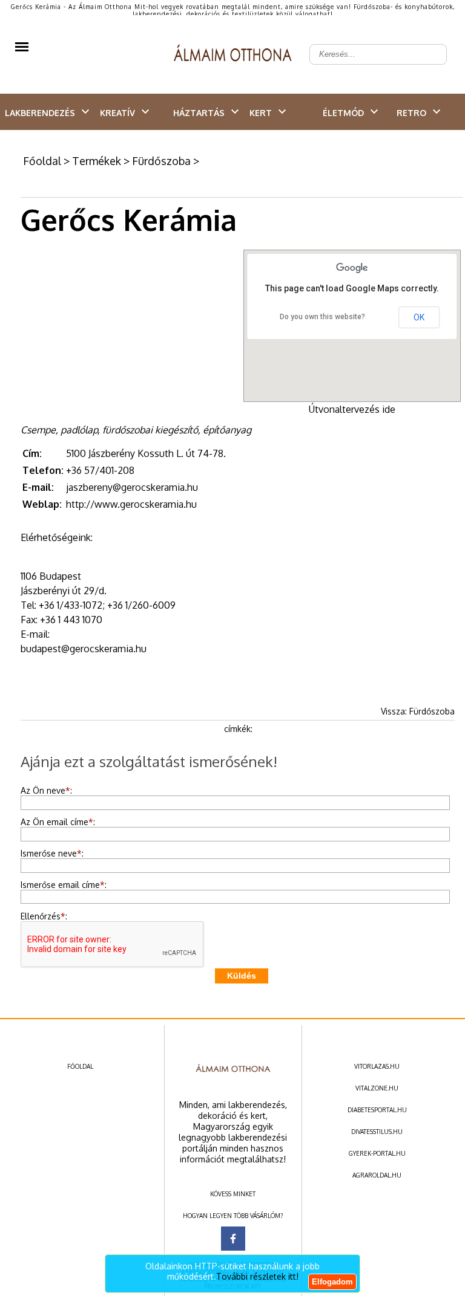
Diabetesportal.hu (377, 1109)
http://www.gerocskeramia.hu (131, 504)
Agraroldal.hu (376, 1175)
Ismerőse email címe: (64, 885)
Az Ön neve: (46, 790)
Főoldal (42, 160)
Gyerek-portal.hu (377, 1153)
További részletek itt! (257, 1276)
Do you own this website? (322, 317)
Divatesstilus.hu (377, 1131)
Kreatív (117, 113)
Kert (260, 113)
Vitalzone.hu (376, 1088)
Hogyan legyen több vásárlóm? (233, 1215)
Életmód (343, 113)
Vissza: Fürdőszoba (418, 711)
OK (419, 317)
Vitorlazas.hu (377, 1066)
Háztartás (199, 113)
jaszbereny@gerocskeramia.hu (132, 487)
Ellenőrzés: (44, 916)
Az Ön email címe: (58, 822)
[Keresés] (431, 44)
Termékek (96, 160)
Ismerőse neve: (52, 853)
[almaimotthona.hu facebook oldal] (233, 1238)
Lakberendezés (40, 113)
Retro (411, 113)
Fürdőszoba (161, 160)
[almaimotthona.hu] (233, 54)
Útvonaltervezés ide (352, 409)
